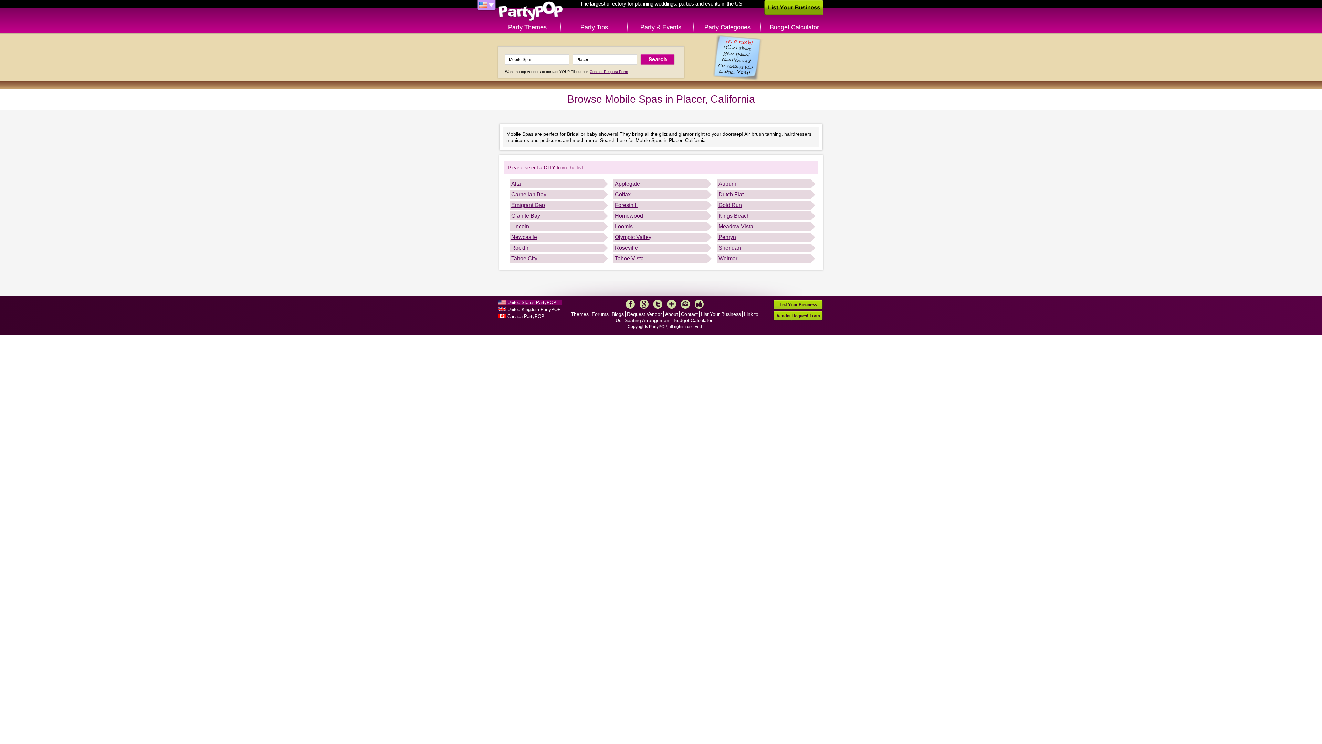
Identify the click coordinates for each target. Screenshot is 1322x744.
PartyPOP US (530, 11)
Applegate (627, 184)
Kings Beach (734, 216)
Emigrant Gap (528, 205)
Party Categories (727, 27)
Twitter (657, 304)
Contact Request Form (609, 72)
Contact (689, 314)
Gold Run (730, 205)
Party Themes (527, 27)
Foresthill (626, 205)
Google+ (644, 304)
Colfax (623, 194)
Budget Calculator (794, 27)
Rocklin (520, 248)
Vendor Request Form (798, 316)
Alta (516, 184)
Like (699, 304)
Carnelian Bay (528, 194)
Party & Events (660, 27)
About (671, 314)
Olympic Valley (633, 237)
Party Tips (594, 27)
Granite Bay (525, 216)
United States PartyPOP (531, 302)
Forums (600, 314)
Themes (580, 314)
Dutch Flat (731, 194)
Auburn (727, 184)
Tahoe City (524, 258)
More (671, 304)
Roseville (626, 248)
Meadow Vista (735, 226)
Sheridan (729, 248)
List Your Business (721, 314)
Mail (685, 304)
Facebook (630, 304)
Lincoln (520, 226)
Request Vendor (644, 314)
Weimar (727, 258)
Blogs (618, 314)
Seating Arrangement (648, 320)
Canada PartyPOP (525, 316)
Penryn (727, 237)
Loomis (624, 226)
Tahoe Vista (629, 258)
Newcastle (524, 237)
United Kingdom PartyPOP (534, 309)
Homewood (629, 216)
